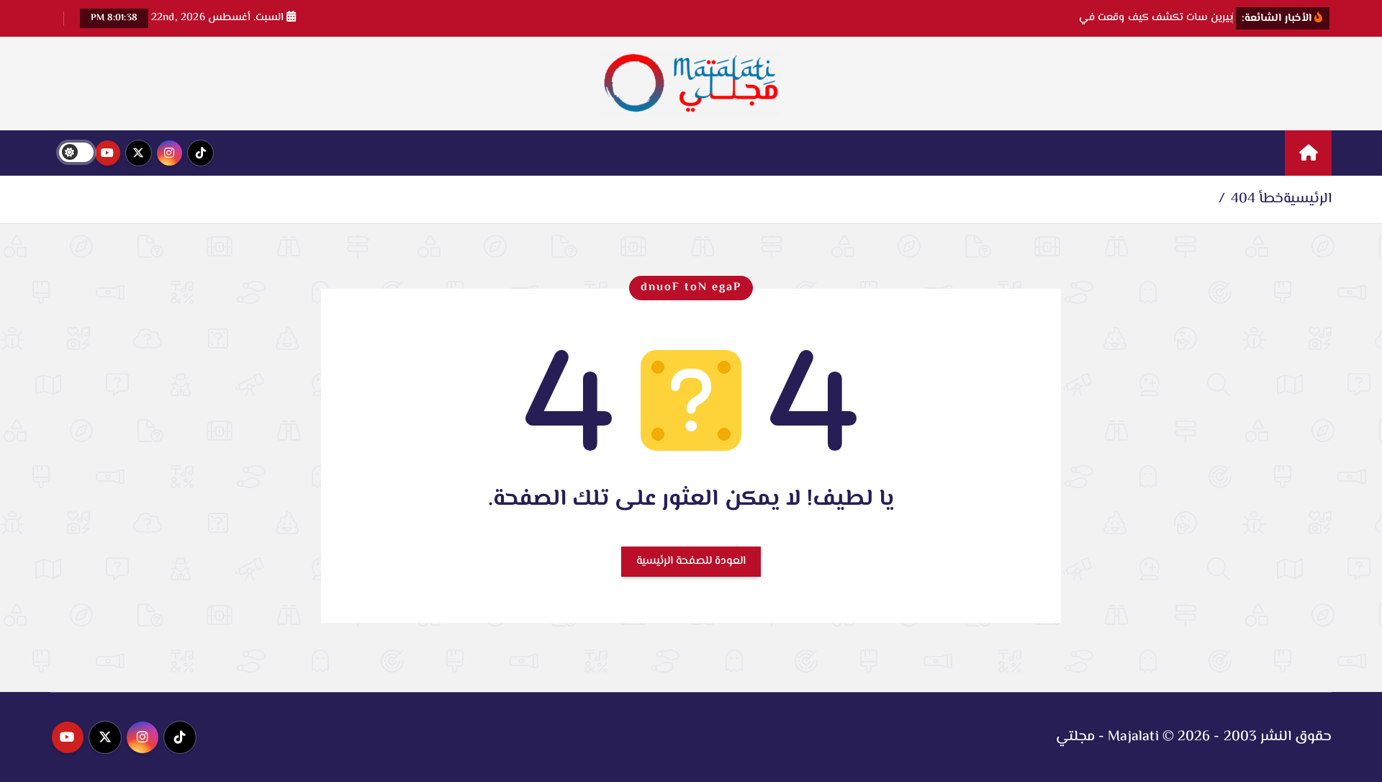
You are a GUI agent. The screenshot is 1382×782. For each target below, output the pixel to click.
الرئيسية (1307, 199)
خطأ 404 (1257, 199)
